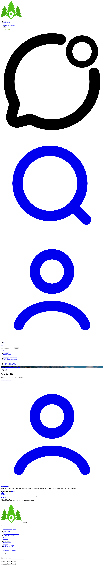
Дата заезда (3, 561)
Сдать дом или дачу (8, 546)
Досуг (4, 23)
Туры (4, 21)
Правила (5, 544)
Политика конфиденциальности (8, 502)
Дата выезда (3, 563)
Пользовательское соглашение (10, 550)
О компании (6, 352)
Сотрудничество (7, 354)
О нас (4, 537)
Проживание (6, 22)
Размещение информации (9, 545)
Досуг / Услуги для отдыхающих (11, 534)
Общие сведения (7, 542)
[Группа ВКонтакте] (2, 498)
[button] (52, 236)
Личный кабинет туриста (9, 364)
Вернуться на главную (6, 380)
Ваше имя (3, 558)
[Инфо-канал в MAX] (3, 498)
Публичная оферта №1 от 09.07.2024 (12, 549)
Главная (5, 350)
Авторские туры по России (10, 357)
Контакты (5, 353)
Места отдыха (13, 367)
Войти (5, 342)
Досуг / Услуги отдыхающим (10, 359)
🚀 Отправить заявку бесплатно (8, 564)
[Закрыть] (1, 557)
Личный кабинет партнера (9, 363)
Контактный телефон (6, 560)
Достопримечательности (9, 25)
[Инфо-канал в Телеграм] (5, 498)
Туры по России (7, 531)
